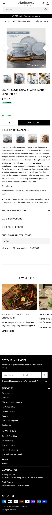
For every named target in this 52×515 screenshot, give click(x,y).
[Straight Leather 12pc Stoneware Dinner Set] (44, 134)
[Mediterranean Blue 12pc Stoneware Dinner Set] (20, 134)
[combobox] (26, 9)
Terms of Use (30, 381)
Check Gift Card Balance (12, 402)
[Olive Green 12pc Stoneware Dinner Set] (32, 134)
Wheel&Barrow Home (18, 506)
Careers (5, 459)
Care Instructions (8, 411)
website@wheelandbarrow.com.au (15, 485)
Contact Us (6, 425)
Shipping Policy (8, 445)
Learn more (8, 331)
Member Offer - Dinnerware (21, 21)
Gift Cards (6, 397)
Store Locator (7, 393)
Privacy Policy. (42, 381)
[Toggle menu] (4, 3)
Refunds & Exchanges (10, 449)
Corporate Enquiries (10, 420)
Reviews (5, 463)
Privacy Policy (7, 440)
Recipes (5, 416)
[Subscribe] (45, 375)
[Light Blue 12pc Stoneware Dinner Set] (7, 134)
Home (4, 21)
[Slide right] (46, 48)
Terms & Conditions (9, 436)
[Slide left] (6, 48)
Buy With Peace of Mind (12, 454)
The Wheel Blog (8, 406)
